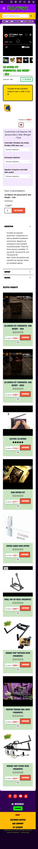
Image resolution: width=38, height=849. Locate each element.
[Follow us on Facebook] (10, 796)
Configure (25, 337)
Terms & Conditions (13, 832)
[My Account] (29, 2)
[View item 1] (6, 60)
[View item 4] (26, 60)
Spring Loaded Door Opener (17, 546)
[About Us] (11, 2)
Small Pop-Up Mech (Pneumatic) (17, 599)
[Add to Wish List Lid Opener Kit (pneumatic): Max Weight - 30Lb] (18, 342)
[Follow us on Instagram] (15, 796)
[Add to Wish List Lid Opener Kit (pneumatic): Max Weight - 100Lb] (18, 399)
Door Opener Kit (18, 492)
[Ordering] (16, 2)
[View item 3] (19, 60)
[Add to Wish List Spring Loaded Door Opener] (18, 559)
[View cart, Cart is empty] (33, 2)
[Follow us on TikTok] (26, 796)
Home (4, 21)
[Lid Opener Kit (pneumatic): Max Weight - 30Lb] (18, 308)
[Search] (31, 16)
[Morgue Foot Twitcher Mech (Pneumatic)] (18, 635)
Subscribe (18, 808)
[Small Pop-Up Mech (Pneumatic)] (18, 581)
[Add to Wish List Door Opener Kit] (18, 506)
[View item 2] (12, 60)
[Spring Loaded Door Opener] (18, 528)
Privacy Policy (25, 832)
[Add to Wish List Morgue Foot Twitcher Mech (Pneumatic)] (18, 669)
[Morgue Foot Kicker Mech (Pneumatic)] (18, 748)
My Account (18, 827)
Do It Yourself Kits (28, 21)
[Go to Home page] (17, 8)
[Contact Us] (20, 2)
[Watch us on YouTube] (20, 796)
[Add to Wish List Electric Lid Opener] (18, 452)
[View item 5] (32, 60)
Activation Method (12, 157)
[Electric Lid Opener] (18, 421)
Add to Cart (18, 210)
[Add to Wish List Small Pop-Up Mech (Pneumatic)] (18, 613)
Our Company (17, 823)
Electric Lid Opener (18, 439)
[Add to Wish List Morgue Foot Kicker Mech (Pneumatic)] (18, 782)
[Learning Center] (25, 2)
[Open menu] (3, 8)
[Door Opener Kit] (18, 474)
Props (9, 21)
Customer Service (18, 820)
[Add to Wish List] (21, 125)
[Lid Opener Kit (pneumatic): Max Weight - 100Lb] (18, 364)
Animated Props (17, 21)
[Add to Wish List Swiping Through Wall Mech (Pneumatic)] (18, 726)
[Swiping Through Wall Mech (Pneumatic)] (18, 691)
